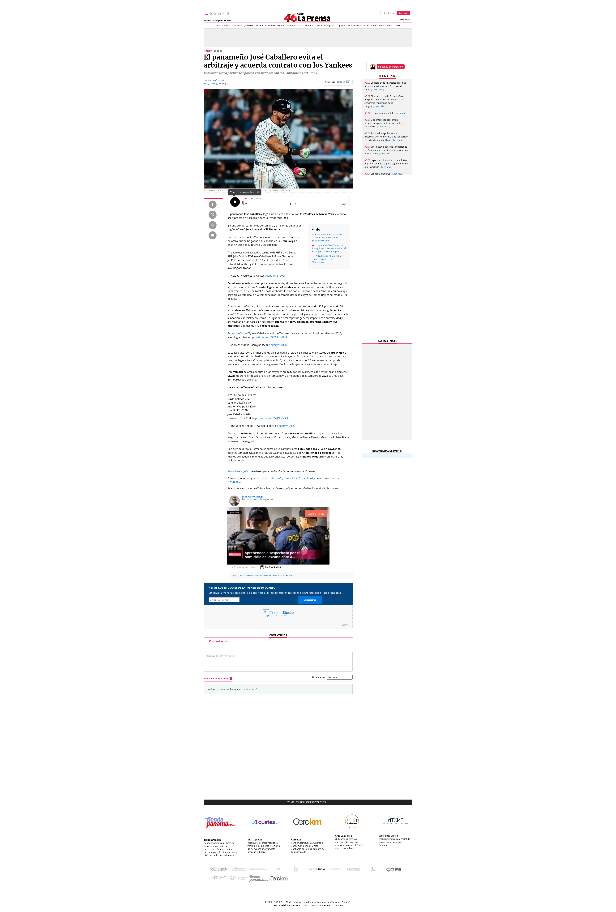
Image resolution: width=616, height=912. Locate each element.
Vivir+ (397, 25)
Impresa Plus (239, 878)
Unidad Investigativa (325, 25)
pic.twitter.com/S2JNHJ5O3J (271, 418)
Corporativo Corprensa (220, 870)
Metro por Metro (220, 878)
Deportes (291, 25)
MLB (281, 575)
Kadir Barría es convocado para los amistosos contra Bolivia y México (327, 237)
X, (300, 478)
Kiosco (407, 19)
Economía (270, 25)
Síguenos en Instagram (390, 66)
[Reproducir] (235, 202)
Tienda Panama (259, 878)
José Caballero (246, 575)
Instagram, (282, 478)
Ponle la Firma (385, 25)
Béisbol (289, 575)
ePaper (400, 19)
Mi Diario (259, 870)
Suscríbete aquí (236, 471)
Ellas (300, 25)
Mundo (280, 25)
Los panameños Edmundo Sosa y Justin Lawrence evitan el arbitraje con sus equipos (329, 248)
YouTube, (270, 478)
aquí (285, 488)
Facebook (307, 478)
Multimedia (353, 25)
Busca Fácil (354, 869)
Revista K (297, 869)
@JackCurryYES (241, 333)
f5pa (393, 869)
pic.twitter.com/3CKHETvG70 (269, 337)
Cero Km (278, 878)
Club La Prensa (223, 25)
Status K (309, 25)
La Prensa (239, 869)
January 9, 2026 (276, 275)
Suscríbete (403, 13)
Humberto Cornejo (214, 80)
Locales (236, 25)
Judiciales (249, 25)
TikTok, (294, 478)
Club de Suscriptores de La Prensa (373, 869)
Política (259, 25)
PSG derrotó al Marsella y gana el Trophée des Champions (327, 259)
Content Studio (316, 870)
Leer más (377, 89)
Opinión (341, 25)
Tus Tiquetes (335, 870)
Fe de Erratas (370, 25)
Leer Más (345, 625)
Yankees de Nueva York (266, 575)
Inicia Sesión (388, 13)
